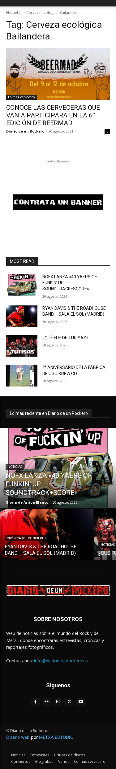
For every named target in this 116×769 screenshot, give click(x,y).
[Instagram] (58, 702)
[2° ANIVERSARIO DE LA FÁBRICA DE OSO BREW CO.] (21, 375)
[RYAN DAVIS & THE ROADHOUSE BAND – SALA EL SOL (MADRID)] (21, 316)
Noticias (15, 466)
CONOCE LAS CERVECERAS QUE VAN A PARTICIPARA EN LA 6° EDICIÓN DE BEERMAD (53, 115)
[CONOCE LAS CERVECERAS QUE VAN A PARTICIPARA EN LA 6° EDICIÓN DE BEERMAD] (58, 74)
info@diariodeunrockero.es (61, 661)
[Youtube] (80, 702)
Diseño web (18, 737)
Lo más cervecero (21, 97)
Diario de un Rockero (25, 131)
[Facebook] (35, 702)
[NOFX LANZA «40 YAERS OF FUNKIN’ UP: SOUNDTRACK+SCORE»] (21, 285)
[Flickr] (47, 702)
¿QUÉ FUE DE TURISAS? (65, 337)
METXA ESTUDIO (56, 737)
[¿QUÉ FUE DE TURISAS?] (21, 346)
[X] (69, 702)
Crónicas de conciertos (27, 538)
